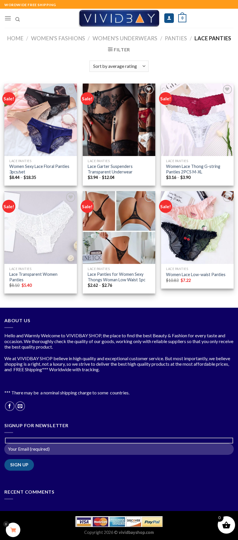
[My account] (169, 18)
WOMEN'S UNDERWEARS (125, 38)
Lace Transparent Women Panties (33, 277)
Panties (176, 38)
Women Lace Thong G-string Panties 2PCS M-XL (193, 169)
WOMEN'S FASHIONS (58, 38)
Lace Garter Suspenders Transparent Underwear (110, 169)
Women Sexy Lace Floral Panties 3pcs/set (39, 169)
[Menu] (7, 18)
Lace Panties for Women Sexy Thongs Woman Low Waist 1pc (116, 277)
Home (15, 38)
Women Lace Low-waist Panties (196, 274)
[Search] (17, 19)
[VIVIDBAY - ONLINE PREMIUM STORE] (119, 18)
